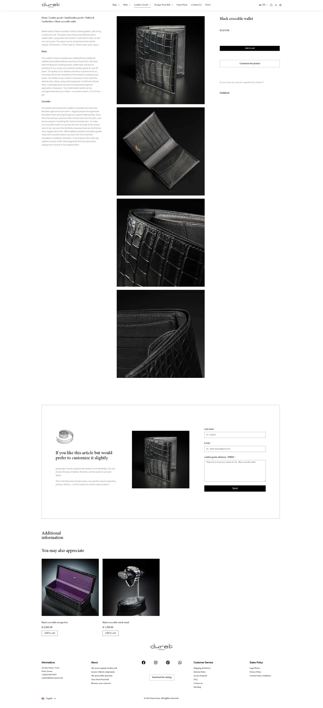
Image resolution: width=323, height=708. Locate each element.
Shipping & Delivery (202, 668)
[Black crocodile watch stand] (131, 587)
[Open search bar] (271, 5)
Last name (209, 429)
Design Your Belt (162, 5)
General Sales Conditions (260, 676)
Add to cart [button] (49, 633)
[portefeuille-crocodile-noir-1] (161, 60)
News (207, 5)
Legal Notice (255, 668)
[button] (263, 5)
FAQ (195, 680)
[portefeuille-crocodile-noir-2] (161, 151)
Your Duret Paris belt (100, 680)
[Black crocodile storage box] (70, 587)
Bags (115, 5)
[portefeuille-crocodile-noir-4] (161, 334)
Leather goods (141, 5)
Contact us (196, 5)
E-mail (207, 443)
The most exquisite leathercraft (104, 668)
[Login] (276, 5)
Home (44, 18)
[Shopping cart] (280, 5)
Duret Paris (182, 5)
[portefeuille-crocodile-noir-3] (161, 243)
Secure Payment (200, 676)
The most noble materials (101, 676)
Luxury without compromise (103, 672)
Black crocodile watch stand (116, 622)
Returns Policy (200, 672)
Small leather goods (74, 18)
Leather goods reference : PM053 (219, 457)
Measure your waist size (101, 683)
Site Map (197, 687)
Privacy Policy (255, 672)
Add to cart (250, 48)
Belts (125, 5)
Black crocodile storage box (55, 622)
